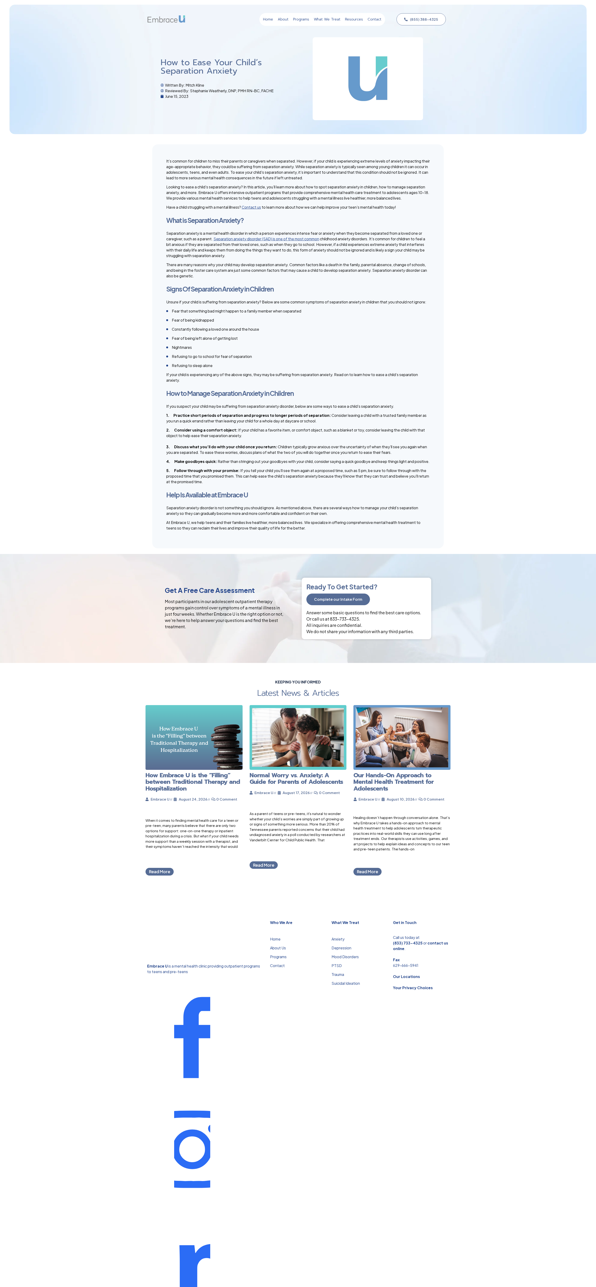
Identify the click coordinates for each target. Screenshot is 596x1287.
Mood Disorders (345, 956)
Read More (159, 871)
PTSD (337, 965)
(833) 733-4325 (408, 943)
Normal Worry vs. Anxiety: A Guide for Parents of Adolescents (296, 778)
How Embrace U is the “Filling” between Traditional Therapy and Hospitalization (193, 782)
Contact (277, 965)
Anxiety (338, 939)
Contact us (251, 207)
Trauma (338, 974)
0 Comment (226, 799)
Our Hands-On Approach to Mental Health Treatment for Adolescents (393, 782)
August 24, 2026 (193, 799)
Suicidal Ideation (346, 983)
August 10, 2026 (400, 799)
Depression (341, 947)
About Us (278, 947)
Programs (278, 956)
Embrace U (160, 799)
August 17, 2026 (296, 792)
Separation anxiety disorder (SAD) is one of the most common (266, 238)
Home (275, 939)
